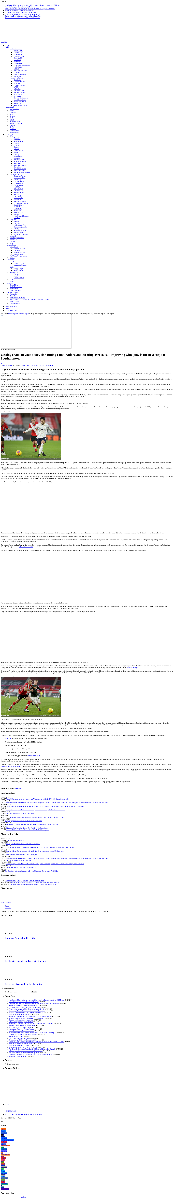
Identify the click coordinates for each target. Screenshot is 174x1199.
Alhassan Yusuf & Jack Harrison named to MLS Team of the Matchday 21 (32, 1033)
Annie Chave (14, 288)
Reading (16, 229)
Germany (13, 112)
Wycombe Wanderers (20, 234)
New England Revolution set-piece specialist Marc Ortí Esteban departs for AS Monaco (33, 5)
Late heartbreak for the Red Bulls (19, 1038)
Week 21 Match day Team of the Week (21, 1031)
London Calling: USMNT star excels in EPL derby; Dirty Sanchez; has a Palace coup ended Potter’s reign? (40, 847)
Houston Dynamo (19, 85)
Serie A (12, 243)
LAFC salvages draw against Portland (21, 1022)
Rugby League (18, 269)
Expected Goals (15, 303)
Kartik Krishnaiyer (16, 287)
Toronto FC (17, 76)
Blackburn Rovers (19, 176)
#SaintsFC (8, 738)
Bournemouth (18, 141)
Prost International (11, 306)
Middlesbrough (19, 192)
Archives (8, 1064)
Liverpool (17, 158)
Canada (12, 125)
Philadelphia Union (20, 74)
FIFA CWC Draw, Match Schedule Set (18, 860)
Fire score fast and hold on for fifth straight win (24, 1053)
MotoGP (16, 276)
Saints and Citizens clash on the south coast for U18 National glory (27, 830)
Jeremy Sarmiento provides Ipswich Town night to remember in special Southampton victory (35, 810)
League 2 (13, 236)
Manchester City (19, 163)
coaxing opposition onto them (10, 766)
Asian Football (14, 132)
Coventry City (18, 185)
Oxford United (18, 198)
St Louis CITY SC (20, 100)
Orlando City (18, 72)
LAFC (16, 87)
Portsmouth (17, 199)
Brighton (17, 145)
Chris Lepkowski (15, 290)
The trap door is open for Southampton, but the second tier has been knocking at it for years (35, 817)
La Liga (12, 241)
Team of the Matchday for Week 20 (20, 1045)
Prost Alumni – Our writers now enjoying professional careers (29, 299)
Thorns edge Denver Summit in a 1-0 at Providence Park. (23, 16)
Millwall (16, 194)
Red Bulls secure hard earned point (20, 1027)
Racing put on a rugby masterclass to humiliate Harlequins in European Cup (35, 882)
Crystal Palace (18, 150)
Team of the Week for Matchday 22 (20, 1014)
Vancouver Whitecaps (21, 105)
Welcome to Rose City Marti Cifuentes (21, 1043)
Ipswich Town (18, 189)
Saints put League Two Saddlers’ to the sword (20, 813)
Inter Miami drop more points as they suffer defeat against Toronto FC (31, 1023)
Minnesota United (19, 91)
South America (14, 130)
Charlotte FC (18, 58)
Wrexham (17, 218)
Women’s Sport (11, 245)
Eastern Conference (16, 49)
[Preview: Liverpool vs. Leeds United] (15, 978)
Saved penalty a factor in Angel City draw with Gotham (26, 1018)
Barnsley (17, 221)
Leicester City (18, 190)
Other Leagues (10, 134)
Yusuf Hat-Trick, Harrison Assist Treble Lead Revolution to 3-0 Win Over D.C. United (36, 1042)
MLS (7, 47)
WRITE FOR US (10, 1111)
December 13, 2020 (33, 756)
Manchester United (20, 165)
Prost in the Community (17, 298)
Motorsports (14, 272)
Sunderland (17, 167)
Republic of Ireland (16, 123)
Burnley (16, 147)
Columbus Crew (19, 56)
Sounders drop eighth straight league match (22, 1040)
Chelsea (16, 149)
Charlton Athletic (19, 181)
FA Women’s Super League (18, 256)
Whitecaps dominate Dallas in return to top (22, 1025)
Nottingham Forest (20, 161)
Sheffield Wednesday (20, 207)
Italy (11, 114)
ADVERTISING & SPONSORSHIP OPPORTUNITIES (23, 1114)
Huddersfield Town (20, 225)
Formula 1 (17, 274)
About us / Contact (12, 292)
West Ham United (19, 170)
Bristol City (17, 180)
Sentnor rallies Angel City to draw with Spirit (23, 1047)
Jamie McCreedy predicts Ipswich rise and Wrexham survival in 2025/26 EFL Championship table (37, 799)
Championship (14, 174)
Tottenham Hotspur (20, 169)
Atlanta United (18, 51)
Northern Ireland (15, 121)
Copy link (22, 1197)
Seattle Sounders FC (20, 101)
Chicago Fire (18, 52)
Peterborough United (20, 227)
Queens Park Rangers (21, 203)
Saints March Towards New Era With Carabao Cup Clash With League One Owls (32, 824)
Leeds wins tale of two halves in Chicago (25, 961)
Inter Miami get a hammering (18, 1056)
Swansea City (18, 212)
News (8, 308)
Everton (16, 152)
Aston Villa (17, 140)
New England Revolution (22, 65)
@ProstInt (18, 788)
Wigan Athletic (18, 232)
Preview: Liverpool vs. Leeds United (23, 984)
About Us (13, 296)
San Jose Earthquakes (21, 98)
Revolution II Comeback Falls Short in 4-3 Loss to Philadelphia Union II (32, 1049)
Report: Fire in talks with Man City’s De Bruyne (21, 855)
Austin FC (17, 80)
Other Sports (10, 259)
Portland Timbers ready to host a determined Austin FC (22, 18)
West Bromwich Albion (21, 216)
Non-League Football (17, 238)
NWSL (12, 258)
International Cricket (20, 265)
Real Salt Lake (18, 94)
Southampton (18, 209)
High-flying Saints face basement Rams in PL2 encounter (23, 821)
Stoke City (17, 210)
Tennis (12, 281)
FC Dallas (17, 83)
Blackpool (17, 223)
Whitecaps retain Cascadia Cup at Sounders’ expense (25, 1051)
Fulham (16, 154)
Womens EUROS (19, 249)
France (12, 110)
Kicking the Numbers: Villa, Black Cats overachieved (23, 844)
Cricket (12, 261)
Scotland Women (19, 252)
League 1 (13, 219)
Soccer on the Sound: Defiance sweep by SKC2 (20, 10)
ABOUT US (9, 1104)
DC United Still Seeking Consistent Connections (20, 12)
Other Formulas (19, 278)
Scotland (12, 116)
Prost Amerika (14, 301)
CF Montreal (18, 63)
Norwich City (18, 196)
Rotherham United (20, 230)
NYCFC (16, 69)
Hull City (17, 187)
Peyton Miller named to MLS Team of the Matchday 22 (22, 14)
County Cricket (19, 263)
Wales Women (18, 254)
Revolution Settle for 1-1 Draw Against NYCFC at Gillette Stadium (30, 1016)
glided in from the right (25, 547)
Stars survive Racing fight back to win (21, 1020)
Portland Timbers (19, 92)
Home (8, 45)
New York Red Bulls (20, 71)
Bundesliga (13, 239)
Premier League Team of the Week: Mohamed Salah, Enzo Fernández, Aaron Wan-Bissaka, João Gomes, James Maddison (45, 806)
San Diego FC (18, 96)
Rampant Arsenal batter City (15, 840)
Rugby (12, 267)
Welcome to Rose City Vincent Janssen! (21, 1029)
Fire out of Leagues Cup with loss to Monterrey (20, 7)
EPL (11, 136)
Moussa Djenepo (132, 667)
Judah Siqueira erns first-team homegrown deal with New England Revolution (30, 9)
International (10, 107)
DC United (17, 60)
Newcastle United (19, 160)
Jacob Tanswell (8, 365)
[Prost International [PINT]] (70, 40)
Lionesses (17, 250)
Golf (11, 279)
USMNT (13, 129)
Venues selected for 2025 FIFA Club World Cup (21, 867)
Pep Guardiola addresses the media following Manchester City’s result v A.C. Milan (31, 871)
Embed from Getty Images (8, 412)
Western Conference (16, 78)
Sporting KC (18, 103)
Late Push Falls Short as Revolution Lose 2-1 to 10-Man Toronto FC (31, 1054)
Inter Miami (17, 61)
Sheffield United (19, 205)
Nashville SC (18, 67)
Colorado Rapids (19, 81)
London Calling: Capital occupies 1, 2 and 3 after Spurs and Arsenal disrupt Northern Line (35, 851)
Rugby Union (18, 270)
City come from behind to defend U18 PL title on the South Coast (27, 828)
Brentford (17, 143)
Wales (12, 120)
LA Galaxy (17, 89)
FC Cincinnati (18, 54)
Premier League (39, 365)
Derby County (18, 183)
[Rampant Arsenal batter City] (15, 932)
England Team (14, 109)
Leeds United (18, 156)
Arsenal (16, 138)
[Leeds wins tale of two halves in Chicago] (15, 955)
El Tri (11, 127)
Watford (16, 214)
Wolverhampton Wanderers (22, 172)
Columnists (9, 283)
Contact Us (13, 294)
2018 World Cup (11, 310)
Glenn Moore (14, 285)
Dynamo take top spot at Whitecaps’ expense (23, 1034)
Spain (11, 118)
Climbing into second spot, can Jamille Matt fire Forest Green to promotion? (33, 884)
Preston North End (20, 201)
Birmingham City (19, 178)
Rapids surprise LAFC (16, 1036)
